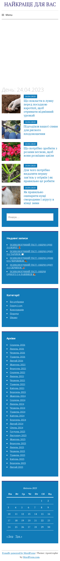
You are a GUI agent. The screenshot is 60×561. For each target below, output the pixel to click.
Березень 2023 (18, 463)
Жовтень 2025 (17, 364)
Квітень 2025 (17, 388)
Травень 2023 (17, 455)
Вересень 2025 (18, 368)
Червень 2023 (17, 451)
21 (35, 520)
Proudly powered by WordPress (18, 553)
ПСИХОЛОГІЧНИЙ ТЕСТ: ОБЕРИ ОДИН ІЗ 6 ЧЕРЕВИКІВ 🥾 (30, 259)
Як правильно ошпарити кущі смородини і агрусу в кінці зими (39, 197)
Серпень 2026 (17, 344)
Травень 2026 (17, 356)
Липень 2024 (17, 404)
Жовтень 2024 (17, 396)
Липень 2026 (17, 348)
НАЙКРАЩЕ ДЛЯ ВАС (30, 4)
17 (9, 520)
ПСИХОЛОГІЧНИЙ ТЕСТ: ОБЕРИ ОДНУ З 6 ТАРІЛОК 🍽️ (30, 253)
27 (29, 527)
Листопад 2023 (18, 435)
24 (9, 527)
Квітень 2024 (17, 415)
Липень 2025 (17, 376)
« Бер (10, 536)
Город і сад (16, 305)
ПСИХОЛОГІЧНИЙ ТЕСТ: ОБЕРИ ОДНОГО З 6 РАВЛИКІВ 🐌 (26, 273)
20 (29, 520)
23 (48, 520)
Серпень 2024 (17, 400)
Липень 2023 (17, 447)
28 (35, 527)
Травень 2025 (17, 384)
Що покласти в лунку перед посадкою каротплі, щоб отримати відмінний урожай (39, 108)
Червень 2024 (17, 407)
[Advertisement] (30, 55)
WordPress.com (31, 557)
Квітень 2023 (17, 459)
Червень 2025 (17, 380)
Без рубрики (17, 301)
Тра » (18, 536)
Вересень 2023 (18, 443)
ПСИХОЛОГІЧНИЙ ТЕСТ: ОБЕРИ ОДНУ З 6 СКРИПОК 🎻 (30, 266)
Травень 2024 (17, 411)
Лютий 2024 (16, 423)
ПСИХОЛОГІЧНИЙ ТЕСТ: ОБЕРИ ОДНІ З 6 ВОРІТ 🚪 (29, 246)
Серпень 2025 (17, 372)
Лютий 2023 (16, 467)
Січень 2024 (16, 427)
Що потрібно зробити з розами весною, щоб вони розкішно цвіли (40, 151)
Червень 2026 (17, 352)
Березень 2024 (18, 419)
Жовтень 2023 (17, 439)
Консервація (17, 309)
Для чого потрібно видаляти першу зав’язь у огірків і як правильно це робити (39, 175)
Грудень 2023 (17, 431)
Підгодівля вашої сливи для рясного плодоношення (41, 130)
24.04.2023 (30, 96)
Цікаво (13, 317)
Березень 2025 (18, 392)
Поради (14, 313)
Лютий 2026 (16, 360)
